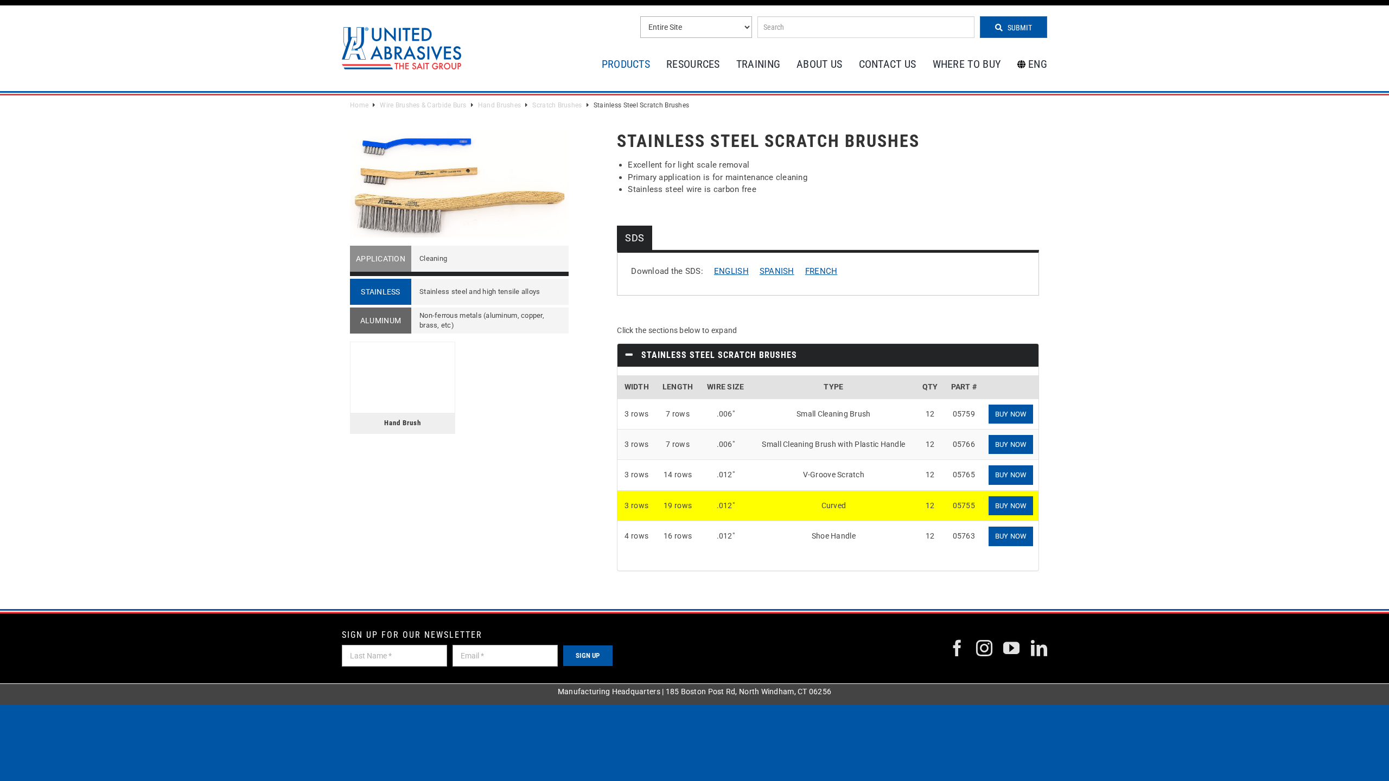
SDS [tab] (634, 238)
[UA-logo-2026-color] (401, 48)
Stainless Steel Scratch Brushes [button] (718, 355)
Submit (1019, 27)
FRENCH (821, 271)
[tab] (827, 355)
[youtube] (1011, 648)
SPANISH (777, 271)
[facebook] (957, 648)
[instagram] (984, 648)
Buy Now (1011, 414)
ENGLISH (731, 271)
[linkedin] (1039, 648)
